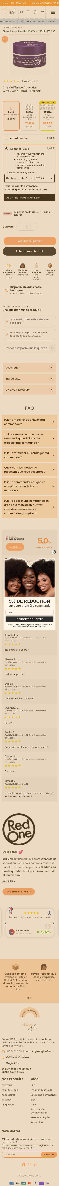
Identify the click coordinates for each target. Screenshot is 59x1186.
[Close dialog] (54, 552)
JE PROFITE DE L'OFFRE (29, 619)
